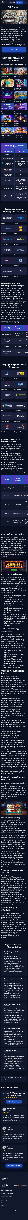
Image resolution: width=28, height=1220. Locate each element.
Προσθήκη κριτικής (14, 1101)
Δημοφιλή (4, 64)
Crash (19, 64)
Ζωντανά (12, 64)
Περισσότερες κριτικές (14, 1165)
